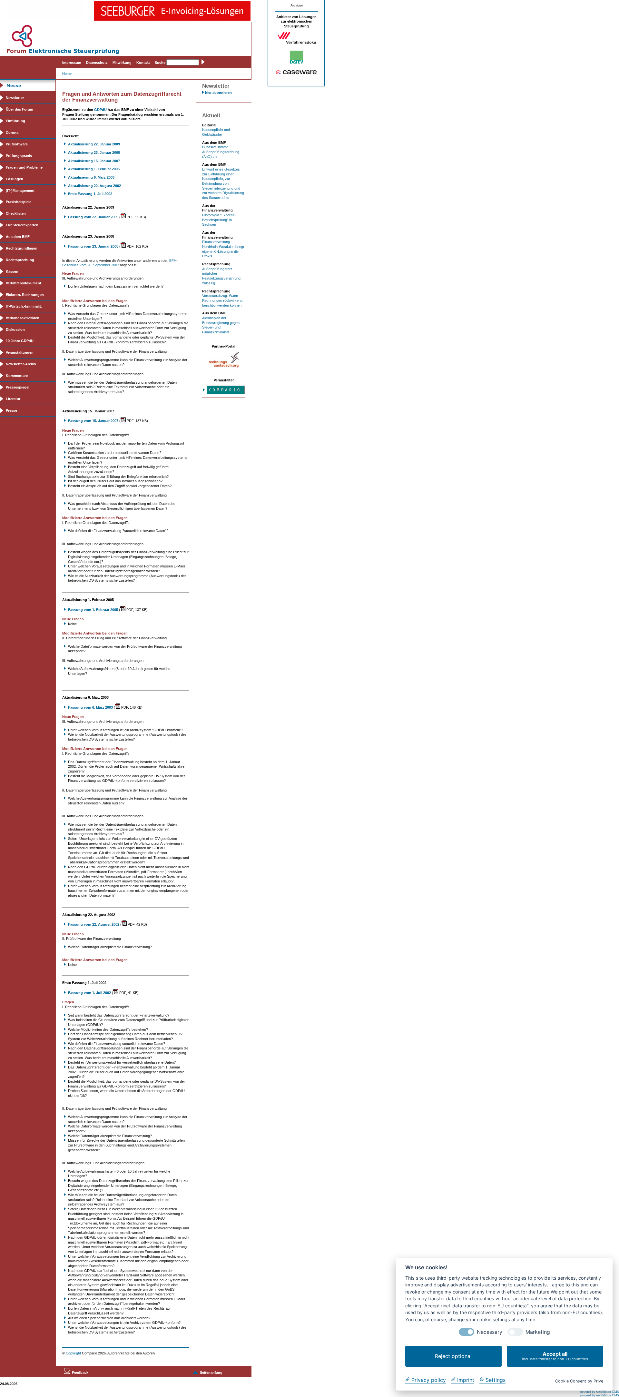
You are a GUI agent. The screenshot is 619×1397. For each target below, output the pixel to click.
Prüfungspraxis (19, 156)
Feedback (80, 1372)
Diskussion (15, 329)
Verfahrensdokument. (24, 283)
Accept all (555, 1356)
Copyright (73, 1353)
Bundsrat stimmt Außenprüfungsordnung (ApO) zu (220, 151)
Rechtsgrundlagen (21, 248)
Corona (12, 132)
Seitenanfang (211, 1372)
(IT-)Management (20, 190)
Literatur (13, 399)
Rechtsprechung (20, 260)
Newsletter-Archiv (21, 364)
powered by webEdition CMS (599, 1391)
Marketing (538, 1332)
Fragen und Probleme (24, 167)
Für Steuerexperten (22, 225)
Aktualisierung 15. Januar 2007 (94, 161)
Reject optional (453, 1356)
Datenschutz (97, 62)
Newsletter (15, 98)
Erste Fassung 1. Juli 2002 (90, 194)
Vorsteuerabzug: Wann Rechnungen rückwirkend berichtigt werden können (222, 300)
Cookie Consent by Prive (579, 1380)
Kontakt (143, 62)
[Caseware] (297, 73)
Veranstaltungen (20, 352)
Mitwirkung (122, 62)
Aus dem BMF (18, 237)
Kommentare (17, 376)
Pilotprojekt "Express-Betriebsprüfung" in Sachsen (219, 219)
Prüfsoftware (17, 144)
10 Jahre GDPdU (20, 341)
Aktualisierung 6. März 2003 (91, 177)
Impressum (71, 62)
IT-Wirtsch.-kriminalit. (24, 306)
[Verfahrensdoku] (296, 43)
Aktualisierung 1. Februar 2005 (94, 169)
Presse (11, 410)
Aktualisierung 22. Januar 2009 (94, 144)
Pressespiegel (17, 387)
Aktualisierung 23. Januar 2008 (94, 152)
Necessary (489, 1332)
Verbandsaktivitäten (22, 318)
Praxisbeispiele (18, 202)
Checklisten (16, 213)
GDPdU (100, 110)
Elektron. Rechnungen (25, 295)
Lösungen (14, 179)
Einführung (15, 121)
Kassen (12, 271)
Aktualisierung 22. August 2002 (94, 186)
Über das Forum (19, 109)
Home (67, 73)
